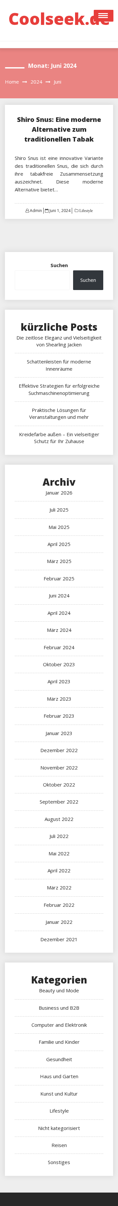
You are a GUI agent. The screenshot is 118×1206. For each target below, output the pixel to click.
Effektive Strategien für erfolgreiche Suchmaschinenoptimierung (59, 389)
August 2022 (59, 819)
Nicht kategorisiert (59, 1128)
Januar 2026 (59, 492)
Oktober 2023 (59, 664)
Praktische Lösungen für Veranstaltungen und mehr (59, 413)
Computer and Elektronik (59, 1024)
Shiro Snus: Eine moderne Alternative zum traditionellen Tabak (59, 129)
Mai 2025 (59, 527)
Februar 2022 (59, 905)
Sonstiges (59, 1162)
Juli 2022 (59, 836)
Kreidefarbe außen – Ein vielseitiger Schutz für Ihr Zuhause (59, 437)
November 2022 (59, 767)
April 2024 (59, 613)
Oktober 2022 (59, 784)
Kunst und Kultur (59, 1093)
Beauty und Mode (59, 990)
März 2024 (59, 630)
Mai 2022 (59, 853)
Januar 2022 (59, 922)
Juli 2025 (59, 509)
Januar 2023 (59, 733)
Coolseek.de (59, 19)
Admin (36, 210)
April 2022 (59, 870)
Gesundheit (59, 1059)
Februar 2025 (59, 578)
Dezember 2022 (59, 750)
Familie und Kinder (59, 1042)
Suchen (59, 265)
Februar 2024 (59, 647)
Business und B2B (59, 1007)
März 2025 (59, 561)
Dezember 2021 (59, 939)
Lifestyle (85, 211)
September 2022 (59, 801)
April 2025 (59, 544)
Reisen (59, 1145)
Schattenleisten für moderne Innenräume (59, 365)
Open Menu (103, 16)
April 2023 (59, 681)
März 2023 (59, 698)
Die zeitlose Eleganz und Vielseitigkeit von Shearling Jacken (59, 341)
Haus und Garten (59, 1076)
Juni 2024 (59, 595)
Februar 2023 (59, 715)
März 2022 (59, 887)
